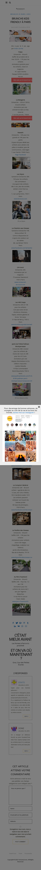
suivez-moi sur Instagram (23, 412)
